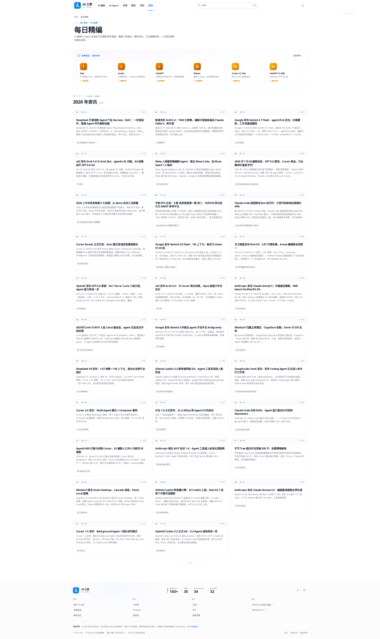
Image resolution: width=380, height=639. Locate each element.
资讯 (150, 5)
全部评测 (296, 55)
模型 (133, 5)
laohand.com (258, 610)
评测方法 (294, 633)
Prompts (137, 610)
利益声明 (303, 633)
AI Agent (114, 5)
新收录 (136, 615)
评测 (125, 5)
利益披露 (194, 626)
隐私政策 (196, 615)
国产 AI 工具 (79, 604)
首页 (76, 17)
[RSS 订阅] (298, 590)
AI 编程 (101, 5)
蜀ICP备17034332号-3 (116, 633)
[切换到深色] (303, 5)
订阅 (194, 604)
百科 (142, 5)
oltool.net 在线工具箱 (261, 604)
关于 (194, 610)
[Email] (304, 590)
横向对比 (77, 615)
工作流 (136, 604)
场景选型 (77, 610)
